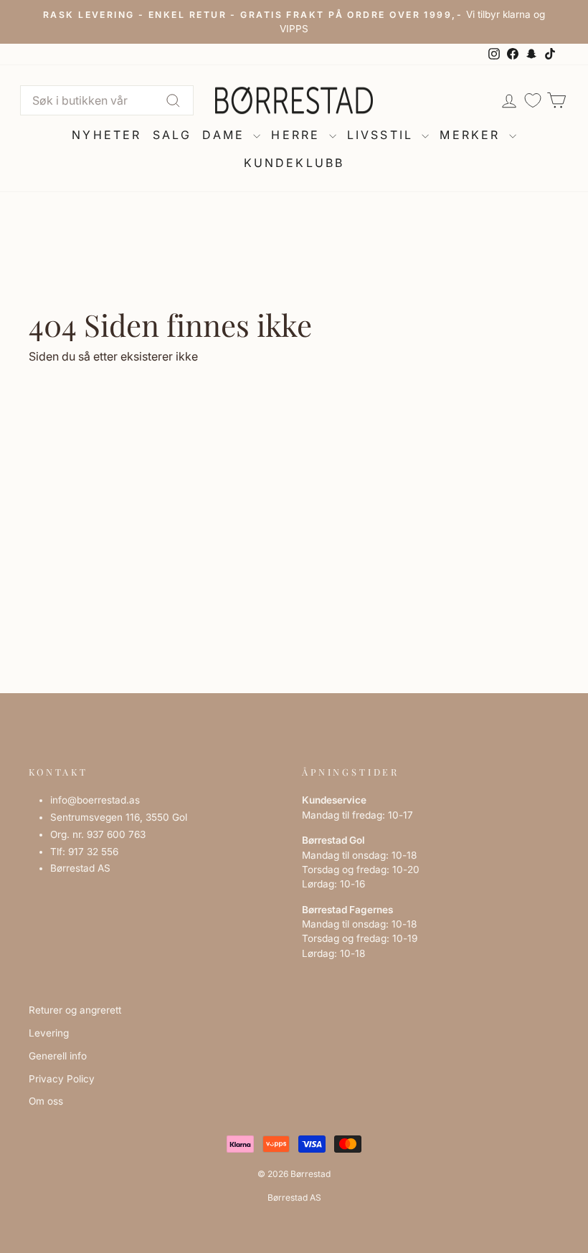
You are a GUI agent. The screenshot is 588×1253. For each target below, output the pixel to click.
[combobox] (107, 100)
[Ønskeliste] (532, 100)
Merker (472, 135)
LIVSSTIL (383, 135)
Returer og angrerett (75, 1010)
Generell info (58, 1056)
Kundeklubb (294, 163)
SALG (172, 135)
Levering (49, 1033)
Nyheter (106, 135)
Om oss (46, 1101)
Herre (298, 135)
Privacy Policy (62, 1079)
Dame (226, 135)
